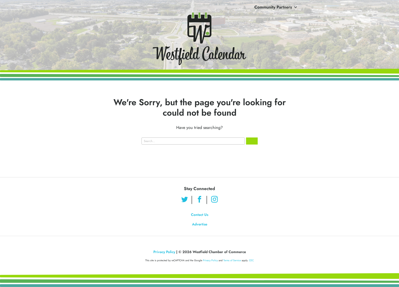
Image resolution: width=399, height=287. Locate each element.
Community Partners (273, 7)
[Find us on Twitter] (184, 200)
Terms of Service (232, 260)
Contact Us (199, 214)
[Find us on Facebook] (199, 200)
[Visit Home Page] (199, 38)
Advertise (199, 224)
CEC (251, 260)
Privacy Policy (164, 251)
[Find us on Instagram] (214, 200)
